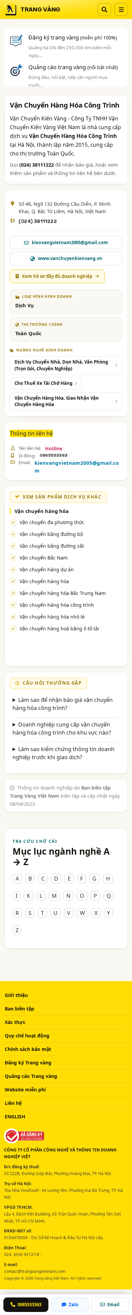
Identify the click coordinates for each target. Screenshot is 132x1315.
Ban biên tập (19, 1008)
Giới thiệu (16, 995)
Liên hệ (13, 1103)
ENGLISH (15, 1116)
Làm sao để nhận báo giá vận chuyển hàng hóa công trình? (63, 704)
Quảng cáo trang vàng (73, 67)
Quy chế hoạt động (27, 1035)
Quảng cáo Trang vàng (31, 1076)
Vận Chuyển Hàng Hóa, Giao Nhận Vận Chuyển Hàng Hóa (57, 401)
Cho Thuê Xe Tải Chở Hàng (43, 383)
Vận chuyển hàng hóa (44, 581)
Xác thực (15, 1022)
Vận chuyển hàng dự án (47, 569)
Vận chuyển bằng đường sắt (52, 546)
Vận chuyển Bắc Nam (44, 557)
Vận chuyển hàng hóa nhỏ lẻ (52, 616)
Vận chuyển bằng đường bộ (51, 534)
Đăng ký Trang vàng (28, 1062)
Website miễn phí (25, 1089)
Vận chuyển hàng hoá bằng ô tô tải (59, 628)
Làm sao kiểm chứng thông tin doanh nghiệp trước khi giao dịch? (63, 753)
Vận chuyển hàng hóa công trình (57, 605)
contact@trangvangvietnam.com (34, 1271)
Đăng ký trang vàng (72, 37)
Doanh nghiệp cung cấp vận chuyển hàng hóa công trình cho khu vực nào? (62, 728)
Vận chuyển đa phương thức (52, 522)
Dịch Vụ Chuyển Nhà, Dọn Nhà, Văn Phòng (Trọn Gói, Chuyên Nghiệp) (61, 365)
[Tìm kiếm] (104, 9)
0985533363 (53, 455)
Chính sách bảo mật (28, 1049)
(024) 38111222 (38, 221)
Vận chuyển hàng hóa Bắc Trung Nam (63, 593)
